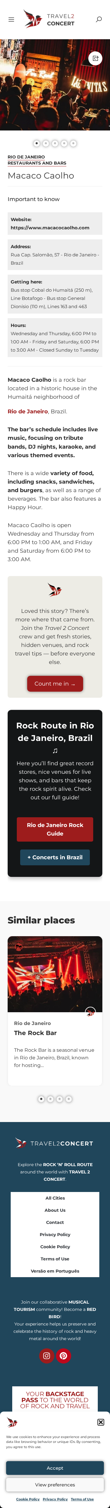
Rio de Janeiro (26, 157)
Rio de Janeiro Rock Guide (55, 829)
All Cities (55, 1198)
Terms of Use (82, 1499)
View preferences (55, 1485)
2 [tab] (50, 1099)
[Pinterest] (63, 1356)
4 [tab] (69, 1099)
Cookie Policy (28, 1499)
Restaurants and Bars (37, 163)
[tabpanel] (55, 1011)
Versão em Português (55, 1271)
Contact (55, 1222)
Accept (55, 1468)
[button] (101, 1422)
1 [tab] (41, 1099)
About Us (55, 1210)
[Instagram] (46, 1356)
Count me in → (55, 683)
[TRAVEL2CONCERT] (90, 1012)
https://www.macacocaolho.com (50, 228)
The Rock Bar (35, 1033)
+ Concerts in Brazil (55, 857)
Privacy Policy (55, 1499)
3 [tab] (60, 1099)
